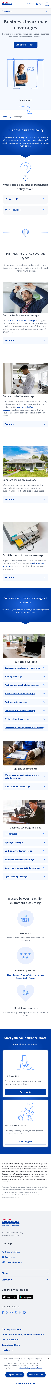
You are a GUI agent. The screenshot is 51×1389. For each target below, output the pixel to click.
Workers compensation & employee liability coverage (22, 776)
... (10, 117)
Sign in (41, 4)
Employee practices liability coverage (22, 868)
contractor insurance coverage (20, 320)
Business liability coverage (17, 719)
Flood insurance (12, 834)
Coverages (7, 11)
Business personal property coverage (22, 668)
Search (31, 4)
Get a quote (25, 1092)
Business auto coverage (16, 702)
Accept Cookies (36, 1374)
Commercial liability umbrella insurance (24, 727)
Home (4, 117)
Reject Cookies (15, 1374)
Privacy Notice (36, 1368)
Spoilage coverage (14, 842)
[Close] (48, 1358)
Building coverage (13, 676)
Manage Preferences (25, 1383)
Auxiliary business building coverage (22, 685)
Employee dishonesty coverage (20, 859)
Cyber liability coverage (16, 876)
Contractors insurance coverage (20, 710)
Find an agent (25, 1141)
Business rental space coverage (20, 693)
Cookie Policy (25, 1368)
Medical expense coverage (17, 786)
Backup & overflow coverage (18, 851)
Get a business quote (26, 44)
